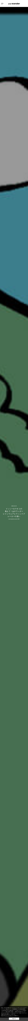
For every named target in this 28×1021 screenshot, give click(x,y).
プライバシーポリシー (9, 1015)
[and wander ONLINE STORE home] (14, 3)
